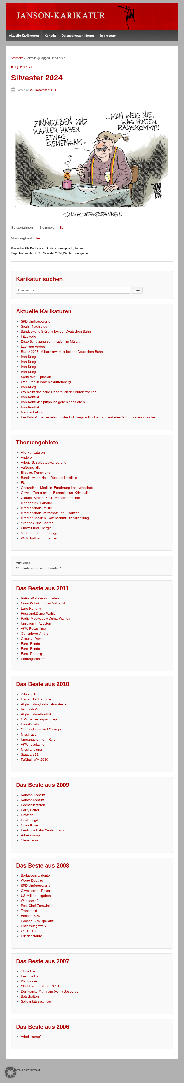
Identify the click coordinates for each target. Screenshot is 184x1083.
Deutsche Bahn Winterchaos (42, 830)
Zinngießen (82, 253)
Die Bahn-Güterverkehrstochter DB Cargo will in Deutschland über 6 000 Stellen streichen (89, 417)
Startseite (17, 58)
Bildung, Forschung (35, 472)
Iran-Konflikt (30, 397)
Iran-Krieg (28, 357)
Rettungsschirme (33, 659)
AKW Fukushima (33, 628)
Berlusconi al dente (35, 875)
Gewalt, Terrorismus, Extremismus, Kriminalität (56, 493)
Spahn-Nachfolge (34, 326)
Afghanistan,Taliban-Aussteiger (44, 704)
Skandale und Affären (37, 523)
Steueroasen (30, 840)
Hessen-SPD (30, 916)
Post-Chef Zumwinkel (37, 906)
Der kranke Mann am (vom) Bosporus (49, 991)
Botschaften (30, 996)
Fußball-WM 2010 (34, 759)
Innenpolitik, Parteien (71, 248)
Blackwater (29, 981)
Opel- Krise (29, 825)
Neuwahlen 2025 (30, 253)
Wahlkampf (29, 901)
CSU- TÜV (29, 931)
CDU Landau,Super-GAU (40, 986)
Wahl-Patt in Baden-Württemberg (46, 382)
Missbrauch (29, 734)
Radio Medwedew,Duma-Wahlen (45, 618)
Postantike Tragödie (36, 699)
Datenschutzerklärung (78, 35)
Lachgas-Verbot (33, 346)
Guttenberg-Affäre (34, 633)
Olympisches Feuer (35, 890)
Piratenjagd (29, 820)
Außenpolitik (30, 467)
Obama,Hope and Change (41, 729)
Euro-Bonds (30, 724)
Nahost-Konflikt (32, 800)
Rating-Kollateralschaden (40, 598)
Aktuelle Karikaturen (24, 35)
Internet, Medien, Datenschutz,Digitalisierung (55, 518)
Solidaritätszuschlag (36, 1001)
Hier (61, 227)
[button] (10, 1072)
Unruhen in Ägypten (36, 623)
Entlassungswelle (34, 926)
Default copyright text (27, 1069)
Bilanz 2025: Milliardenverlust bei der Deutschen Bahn (62, 351)
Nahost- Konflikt (33, 795)
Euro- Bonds (30, 644)
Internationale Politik (36, 508)
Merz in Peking (32, 412)
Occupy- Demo (32, 638)
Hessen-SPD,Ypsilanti (37, 921)
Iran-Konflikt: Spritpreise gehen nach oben (53, 402)
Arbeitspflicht (30, 694)
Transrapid (29, 911)
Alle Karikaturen (34, 248)
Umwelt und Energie (36, 528)
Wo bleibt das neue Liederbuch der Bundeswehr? (58, 392)
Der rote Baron (32, 976)
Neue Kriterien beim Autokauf (43, 603)
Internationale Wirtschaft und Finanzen (50, 513)
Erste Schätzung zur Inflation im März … (51, 341)
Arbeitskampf (31, 835)
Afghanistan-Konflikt (36, 714)
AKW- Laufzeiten (33, 744)
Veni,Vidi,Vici (30, 709)
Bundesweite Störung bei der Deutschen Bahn (56, 331)
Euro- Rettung (31, 654)
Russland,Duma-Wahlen (39, 613)
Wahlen (68, 253)
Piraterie (27, 815)
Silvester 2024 (37, 77)
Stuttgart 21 (30, 754)
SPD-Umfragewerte (35, 321)
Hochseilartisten (33, 805)
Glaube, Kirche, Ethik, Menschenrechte (50, 498)
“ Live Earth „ (30, 971)
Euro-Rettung (31, 608)
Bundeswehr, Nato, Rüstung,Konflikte (49, 477)
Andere (51, 248)
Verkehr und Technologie (39, 533)
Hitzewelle (28, 336)
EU (23, 483)
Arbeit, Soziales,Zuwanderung (43, 462)
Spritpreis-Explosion (36, 377)
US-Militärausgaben (36, 896)
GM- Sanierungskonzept (39, 719)
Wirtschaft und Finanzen (39, 538)
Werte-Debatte (32, 880)
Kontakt (50, 35)
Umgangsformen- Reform (40, 739)
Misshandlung (31, 749)
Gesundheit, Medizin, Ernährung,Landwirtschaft (57, 488)
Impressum (108, 35)
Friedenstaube (32, 936)
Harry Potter (30, 810)
